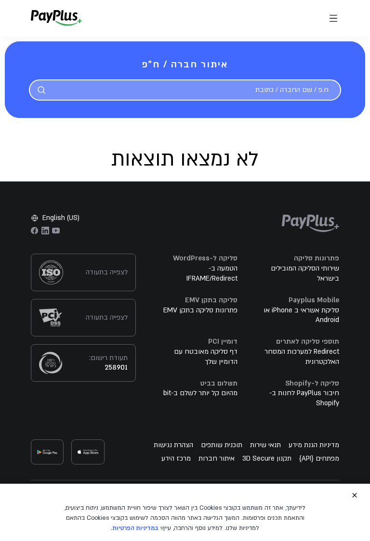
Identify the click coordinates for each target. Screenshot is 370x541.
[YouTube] (56, 230)
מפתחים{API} (319, 458)
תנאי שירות (265, 445)
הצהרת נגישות (173, 445)
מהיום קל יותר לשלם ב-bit (200, 393)
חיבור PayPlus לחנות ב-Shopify (304, 398)
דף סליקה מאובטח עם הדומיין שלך (206, 356)
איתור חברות (216, 458)
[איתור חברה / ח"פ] (41, 90)
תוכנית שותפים (221, 445)
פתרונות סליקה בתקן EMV (200, 310)
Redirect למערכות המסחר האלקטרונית (301, 356)
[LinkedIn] (45, 230)
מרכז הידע (176, 458)
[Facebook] (35, 230)
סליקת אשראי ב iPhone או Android (301, 315)
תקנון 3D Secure (266, 458)
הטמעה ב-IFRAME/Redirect (212, 273)
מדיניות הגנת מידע (314, 445)
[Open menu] (333, 18)
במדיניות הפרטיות (135, 528)
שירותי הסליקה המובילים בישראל (305, 273)
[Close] (354, 495)
